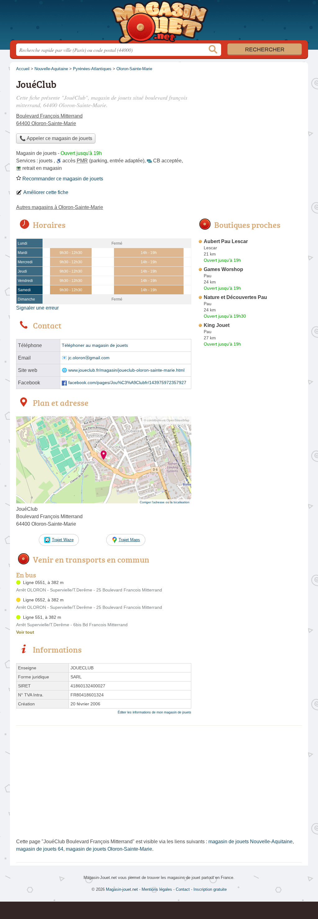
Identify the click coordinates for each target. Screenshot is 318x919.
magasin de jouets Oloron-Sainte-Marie (109, 849)
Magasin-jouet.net (159, 22)
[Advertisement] (250, 493)
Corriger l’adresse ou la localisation (164, 502)
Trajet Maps (129, 539)
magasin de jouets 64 (39, 849)
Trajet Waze (63, 539)
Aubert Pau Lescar (226, 241)
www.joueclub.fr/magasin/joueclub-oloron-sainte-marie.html (126, 370)
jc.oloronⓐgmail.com (89, 357)
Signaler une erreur (37, 307)
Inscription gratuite (210, 889)
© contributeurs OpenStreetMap (166, 420)
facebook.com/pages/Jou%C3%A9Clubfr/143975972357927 (127, 382)
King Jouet (216, 325)
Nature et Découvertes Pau (235, 297)
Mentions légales (157, 889)
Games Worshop (223, 269)
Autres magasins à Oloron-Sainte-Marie (59, 207)
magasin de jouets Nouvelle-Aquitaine (250, 841)
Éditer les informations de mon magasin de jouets (154, 712)
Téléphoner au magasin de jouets (95, 345)
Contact (183, 889)
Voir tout (25, 632)
